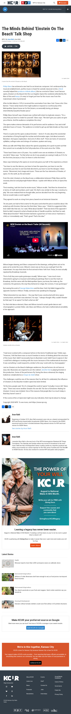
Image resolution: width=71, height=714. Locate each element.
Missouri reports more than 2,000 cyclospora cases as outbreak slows (37, 563)
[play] (5, 9)
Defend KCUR (35, 663)
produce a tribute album (26, 91)
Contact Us (44, 685)
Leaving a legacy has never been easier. (35, 529)
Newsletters (29, 693)
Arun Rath (11, 39)
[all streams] (68, 9)
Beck (61, 89)
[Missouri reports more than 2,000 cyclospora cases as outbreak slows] (8, 564)
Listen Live (29, 681)
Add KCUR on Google (35, 628)
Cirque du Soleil (29, 375)
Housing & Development (22, 601)
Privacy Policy (59, 694)
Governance (58, 686)
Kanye (17, 96)
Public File (58, 690)
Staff (42, 681)
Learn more (35, 545)
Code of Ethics (59, 682)
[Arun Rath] (6, 417)
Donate (63, 3)
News (28, 685)
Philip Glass (7, 86)
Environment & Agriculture (23, 574)
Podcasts (29, 689)
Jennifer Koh (46, 370)
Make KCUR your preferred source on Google (35, 620)
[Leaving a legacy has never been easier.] (35, 491)
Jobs (42, 689)
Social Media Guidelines (58, 677)
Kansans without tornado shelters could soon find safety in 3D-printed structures (41, 604)
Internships (44, 693)
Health (17, 560)
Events (43, 677)
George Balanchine (27, 288)
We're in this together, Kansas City (35, 647)
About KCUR (30, 677)
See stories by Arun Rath (21, 428)
